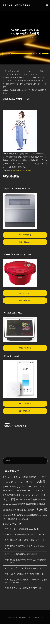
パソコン (34, 490)
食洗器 (26, 519)
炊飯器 (11, 510)
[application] (25, 53)
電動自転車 (11, 519)
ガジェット (18, 482)
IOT (4, 477)
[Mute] (40, 54)
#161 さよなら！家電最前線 (16, 529)
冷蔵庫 (33, 499)
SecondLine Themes (36, 617)
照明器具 (18, 509)
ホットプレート (28, 495)
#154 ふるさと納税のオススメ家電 (19, 574)
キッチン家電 (35, 482)
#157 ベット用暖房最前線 (16, 554)
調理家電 (34, 515)
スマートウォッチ (16, 486)
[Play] (2, 53)
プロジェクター (15, 495)
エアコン (33, 477)
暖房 (36, 504)
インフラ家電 (20, 476)
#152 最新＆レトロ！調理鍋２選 (18, 588)
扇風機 (14, 504)
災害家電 (6, 510)
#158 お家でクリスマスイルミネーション (22, 546)
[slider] (45, 55)
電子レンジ (20, 519)
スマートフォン (32, 486)
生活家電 (40, 509)
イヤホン (9, 477)
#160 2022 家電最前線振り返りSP (19, 534)
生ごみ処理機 (28, 510)
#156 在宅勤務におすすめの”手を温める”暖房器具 (26, 560)
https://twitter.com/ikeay (20, 170)
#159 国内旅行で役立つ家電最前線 (19, 540)
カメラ (7, 482)
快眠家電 (9, 504)
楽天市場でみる (25, 242)
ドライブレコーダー (14, 491)
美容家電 (16, 515)
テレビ (42, 487)
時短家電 (30, 504)
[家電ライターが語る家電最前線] (17, 5)
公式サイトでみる (25, 348)
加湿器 (39, 500)
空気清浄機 (7, 515)
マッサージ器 (39, 495)
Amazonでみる (25, 235)
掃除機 (21, 504)
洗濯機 (42, 504)
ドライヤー (26, 490)
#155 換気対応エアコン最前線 (17, 568)
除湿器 (40, 515)
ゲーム (6, 486)
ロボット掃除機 (23, 499)
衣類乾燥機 (26, 515)
